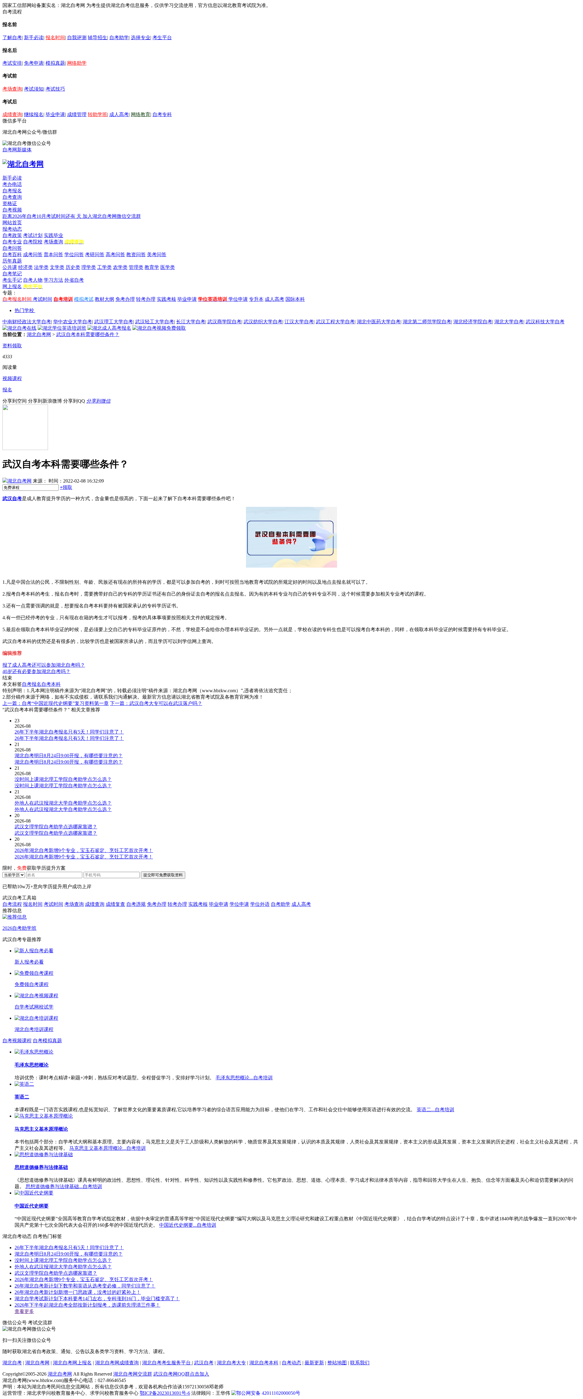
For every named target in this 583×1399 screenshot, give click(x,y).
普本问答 (53, 254)
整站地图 (337, 1362)
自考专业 (12, 241)
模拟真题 (55, 63)
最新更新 (314, 1362)
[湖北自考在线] (19, 328)
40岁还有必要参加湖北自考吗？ (36, 671)
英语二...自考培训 (435, 1109)
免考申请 (33, 63)
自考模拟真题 (47, 1040)
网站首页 (12, 222)
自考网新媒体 (17, 149)
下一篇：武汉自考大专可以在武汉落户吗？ (156, 703)
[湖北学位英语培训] (62, 328)
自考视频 (12, 209)
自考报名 (12, 190)
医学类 (167, 267)
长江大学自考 (190, 321)
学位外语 (260, 904)
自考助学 (119, 37)
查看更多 (24, 1311)
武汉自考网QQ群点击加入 (181, 1374)
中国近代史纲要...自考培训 (187, 1225)
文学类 (57, 267)
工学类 (104, 267)
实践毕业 (53, 235)
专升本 (256, 299)
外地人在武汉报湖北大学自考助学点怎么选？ (63, 1266)
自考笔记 (12, 273)
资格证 (9, 203)
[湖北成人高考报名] (109, 328)
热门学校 (24, 310)
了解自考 (12, 37)
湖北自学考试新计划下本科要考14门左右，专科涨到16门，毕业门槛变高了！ (97, 1298)
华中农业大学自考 (72, 321)
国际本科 (295, 299)
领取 (66, 487)
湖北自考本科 (263, 1362)
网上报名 (12, 286)
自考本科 (51, 684)
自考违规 (136, 904)
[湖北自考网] (23, 164)
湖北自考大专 (231, 1362)
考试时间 (42, 299)
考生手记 (12, 280)
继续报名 (33, 114)
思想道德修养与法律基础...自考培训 (64, 1186)
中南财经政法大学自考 (26, 321)
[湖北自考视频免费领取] (159, 328)
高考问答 (115, 254)
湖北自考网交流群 (132, 1374)
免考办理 (125, 299)
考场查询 (12, 88)
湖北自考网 (39, 334)
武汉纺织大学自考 (263, 321)
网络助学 (77, 63)
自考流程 (12, 904)
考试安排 (12, 63)
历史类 (73, 267)
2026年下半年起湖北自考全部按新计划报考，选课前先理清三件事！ (87, 1305)
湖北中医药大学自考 (379, 321)
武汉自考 (12, 498)
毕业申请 (55, 114)
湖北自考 (12, 1362)
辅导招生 (97, 37)
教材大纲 (104, 299)
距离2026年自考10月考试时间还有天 (42, 216)
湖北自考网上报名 (72, 1362)
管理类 (136, 267)
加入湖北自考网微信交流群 (112, 216)
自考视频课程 (17, 1040)
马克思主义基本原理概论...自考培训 (107, 1148)
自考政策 (12, 235)
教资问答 (136, 254)
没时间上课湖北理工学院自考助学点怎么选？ (63, 1260)
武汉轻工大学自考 (154, 321)
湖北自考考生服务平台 (167, 1362)
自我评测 (77, 37)
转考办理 (145, 299)
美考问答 (156, 254)
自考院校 (33, 241)
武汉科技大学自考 (545, 321)
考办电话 (12, 184)
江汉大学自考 (299, 321)
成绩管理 (77, 114)
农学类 (120, 267)
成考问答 (33, 254)
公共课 (9, 267)
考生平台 (162, 37)
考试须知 (33, 88)
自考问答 (12, 248)
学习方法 (53, 280)
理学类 (88, 267)
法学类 (41, 267)
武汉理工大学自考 (113, 321)
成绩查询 (12, 114)
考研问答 (94, 254)
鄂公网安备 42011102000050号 (268, 1393)
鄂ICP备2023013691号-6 (165, 1393)
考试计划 (33, 235)
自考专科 (162, 114)
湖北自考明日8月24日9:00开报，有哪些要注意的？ (69, 1253)
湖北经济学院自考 (472, 321)
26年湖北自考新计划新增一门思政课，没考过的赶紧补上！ (78, 1292)
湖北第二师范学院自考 (427, 321)
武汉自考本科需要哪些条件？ (87, 334)
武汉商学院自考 (224, 321)
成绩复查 (115, 904)
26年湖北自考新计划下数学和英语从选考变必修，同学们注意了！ (85, 1285)
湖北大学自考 (508, 321)
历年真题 (12, 260)
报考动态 (12, 229)
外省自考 (74, 280)
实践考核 (166, 299)
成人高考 (119, 114)
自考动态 (291, 1362)
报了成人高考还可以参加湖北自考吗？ (43, 665)
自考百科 (12, 254)
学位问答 (74, 254)
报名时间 (55, 37)
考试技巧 (55, 88)
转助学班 (97, 114)
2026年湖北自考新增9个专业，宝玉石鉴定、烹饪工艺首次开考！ (84, 1279)
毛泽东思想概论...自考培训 (244, 1077)
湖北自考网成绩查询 (117, 1362)
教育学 (152, 267)
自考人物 (33, 280)
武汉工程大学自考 (335, 321)
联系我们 (360, 1362)
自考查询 (12, 197)
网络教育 (140, 114)
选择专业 (140, 37)
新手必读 (33, 37)
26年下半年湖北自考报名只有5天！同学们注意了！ (69, 1247)
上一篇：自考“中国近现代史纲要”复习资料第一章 (55, 703)
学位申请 (238, 299)
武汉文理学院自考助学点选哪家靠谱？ (56, 1273)
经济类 (25, 267)
